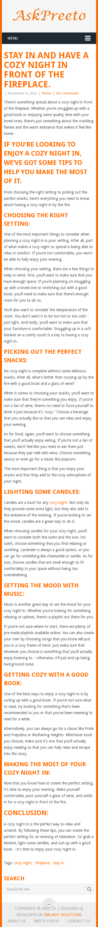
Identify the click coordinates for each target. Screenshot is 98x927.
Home (46, 93)
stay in (58, 863)
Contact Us (78, 921)
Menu (12, 38)
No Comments (67, 93)
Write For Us (46, 921)
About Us (17, 921)
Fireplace (42, 863)
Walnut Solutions (62, 915)
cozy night (58, 502)
